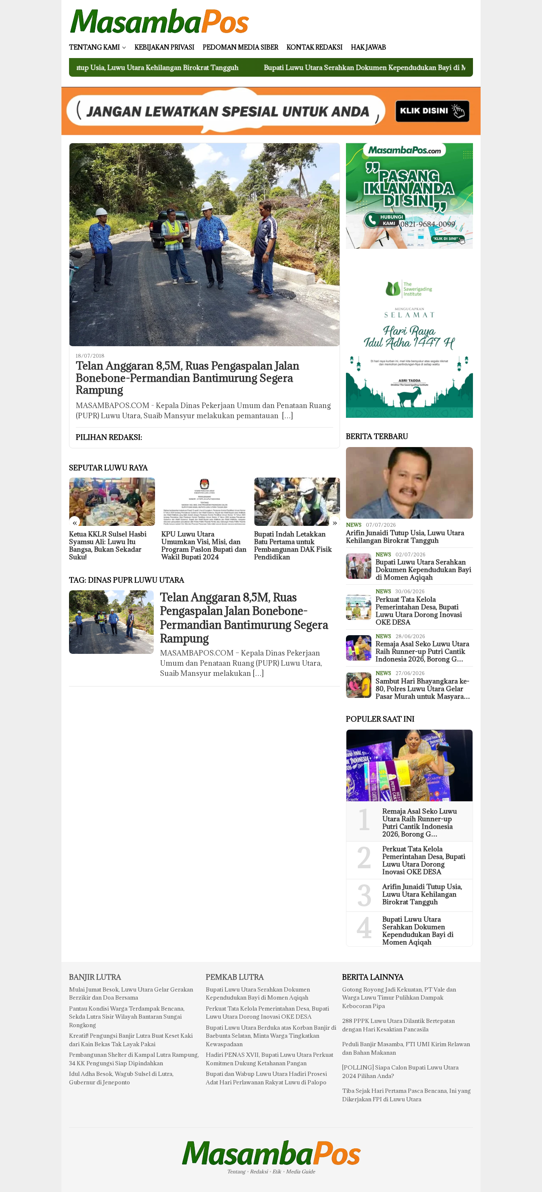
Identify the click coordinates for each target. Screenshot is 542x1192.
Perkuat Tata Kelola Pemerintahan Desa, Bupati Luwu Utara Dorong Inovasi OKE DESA (419, 610)
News (354, 525)
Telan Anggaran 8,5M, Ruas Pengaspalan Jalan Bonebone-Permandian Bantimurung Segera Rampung (187, 378)
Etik (276, 1171)
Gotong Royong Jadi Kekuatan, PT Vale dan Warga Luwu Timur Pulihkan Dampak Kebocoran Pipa (399, 998)
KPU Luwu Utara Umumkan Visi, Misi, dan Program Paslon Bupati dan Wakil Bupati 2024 (203, 545)
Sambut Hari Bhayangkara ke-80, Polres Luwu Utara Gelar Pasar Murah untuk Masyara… (423, 688)
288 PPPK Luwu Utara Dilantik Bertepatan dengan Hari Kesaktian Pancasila (398, 1025)
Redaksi (259, 1171)
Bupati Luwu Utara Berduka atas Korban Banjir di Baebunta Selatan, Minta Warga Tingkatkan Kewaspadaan (271, 1036)
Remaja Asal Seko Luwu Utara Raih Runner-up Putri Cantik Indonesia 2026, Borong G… (422, 651)
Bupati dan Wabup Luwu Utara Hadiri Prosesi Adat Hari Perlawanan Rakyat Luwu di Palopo (266, 1078)
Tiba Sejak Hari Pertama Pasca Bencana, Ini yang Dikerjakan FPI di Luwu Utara (406, 1095)
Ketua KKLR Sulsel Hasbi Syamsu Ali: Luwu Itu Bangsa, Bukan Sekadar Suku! (108, 545)
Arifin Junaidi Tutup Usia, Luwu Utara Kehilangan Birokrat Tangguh (405, 536)
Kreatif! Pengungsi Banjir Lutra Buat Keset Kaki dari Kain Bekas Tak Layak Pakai (131, 1040)
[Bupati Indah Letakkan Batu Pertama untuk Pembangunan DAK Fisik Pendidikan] (297, 502)
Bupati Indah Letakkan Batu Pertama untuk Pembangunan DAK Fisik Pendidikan (293, 545)
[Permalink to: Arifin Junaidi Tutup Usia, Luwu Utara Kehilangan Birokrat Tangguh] (409, 483)
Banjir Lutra (95, 977)
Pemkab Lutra (235, 977)
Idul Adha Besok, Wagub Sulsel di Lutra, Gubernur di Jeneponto (121, 1078)
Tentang (236, 1171)
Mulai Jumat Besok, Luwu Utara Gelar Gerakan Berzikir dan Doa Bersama (131, 994)
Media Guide (300, 1171)
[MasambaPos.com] (159, 20)
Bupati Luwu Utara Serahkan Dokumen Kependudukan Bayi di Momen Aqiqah (334, 67)
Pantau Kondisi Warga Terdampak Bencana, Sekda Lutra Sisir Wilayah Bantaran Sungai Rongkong (127, 1017)
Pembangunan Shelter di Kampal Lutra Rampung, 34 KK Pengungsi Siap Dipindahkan (134, 1059)
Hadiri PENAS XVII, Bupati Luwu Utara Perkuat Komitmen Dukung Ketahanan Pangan (269, 1059)
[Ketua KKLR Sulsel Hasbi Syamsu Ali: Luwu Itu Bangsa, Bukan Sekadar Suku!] (112, 502)
